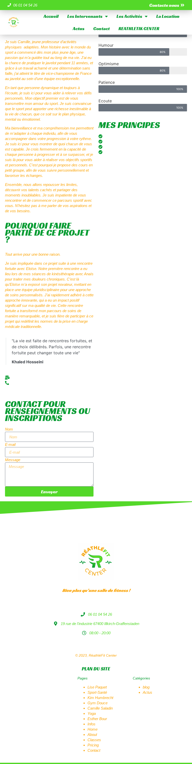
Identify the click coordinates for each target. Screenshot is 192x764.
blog (146, 687)
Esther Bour (97, 719)
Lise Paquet (97, 687)
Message (12, 460)
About (92, 734)
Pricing (93, 745)
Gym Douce (98, 703)
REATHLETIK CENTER (138, 28)
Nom (9, 429)
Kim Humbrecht (100, 698)
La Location (168, 16)
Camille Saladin (100, 708)
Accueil (51, 16)
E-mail (10, 444)
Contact (101, 28)
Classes (94, 740)
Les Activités (129, 16)
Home (93, 729)
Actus (78, 28)
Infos (92, 724)
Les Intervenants (84, 16)
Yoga (92, 713)
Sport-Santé (97, 692)
